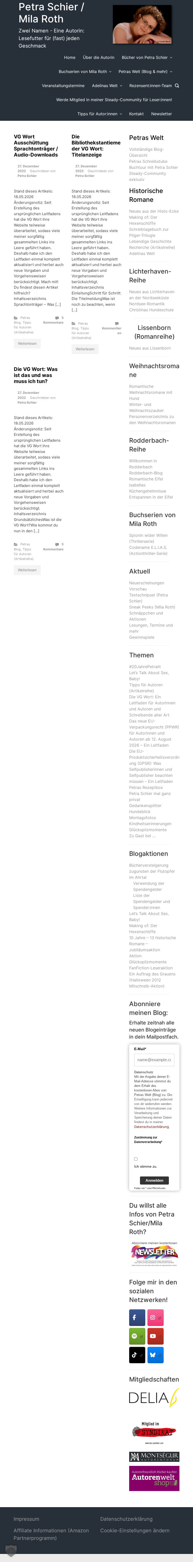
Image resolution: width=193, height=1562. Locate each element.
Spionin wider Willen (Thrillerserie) (148, 538)
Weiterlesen (27, 343)
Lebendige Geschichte (150, 241)
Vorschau (138, 588)
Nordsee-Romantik (147, 303)
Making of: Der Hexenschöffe (143, 220)
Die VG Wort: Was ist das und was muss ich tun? (36, 375)
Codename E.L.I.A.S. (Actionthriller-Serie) (148, 550)
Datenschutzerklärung (151, 1127)
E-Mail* (140, 1049)
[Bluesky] (156, 1355)
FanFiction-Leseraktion (151, 967)
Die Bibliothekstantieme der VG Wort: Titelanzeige (96, 146)
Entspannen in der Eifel (151, 497)
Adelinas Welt (142, 253)
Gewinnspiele (141, 637)
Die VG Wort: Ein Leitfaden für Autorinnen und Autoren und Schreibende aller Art (152, 705)
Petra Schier (27, 176)
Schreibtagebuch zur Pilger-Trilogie (149, 232)
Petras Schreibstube (148, 161)
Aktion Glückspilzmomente (148, 958)
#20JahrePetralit (145, 666)
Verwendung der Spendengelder (148, 886)
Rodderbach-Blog (146, 472)
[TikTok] (137, 1355)
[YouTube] (156, 1336)
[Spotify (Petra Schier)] (137, 1336)
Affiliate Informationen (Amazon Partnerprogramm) (51, 1534)
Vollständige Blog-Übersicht (146, 152)
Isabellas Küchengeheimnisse (147, 487)
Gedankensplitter (145, 805)
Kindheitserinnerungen (150, 823)
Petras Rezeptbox (146, 787)
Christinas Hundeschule (151, 309)
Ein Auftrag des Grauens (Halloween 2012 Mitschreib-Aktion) (152, 979)
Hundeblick (140, 811)
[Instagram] (156, 1317)
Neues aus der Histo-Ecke (154, 211)
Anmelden (154, 1180)
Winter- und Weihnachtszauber (146, 407)
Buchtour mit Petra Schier (153, 167)
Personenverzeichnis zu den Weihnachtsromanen (152, 419)
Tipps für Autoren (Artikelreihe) (24, 327)
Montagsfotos (142, 817)
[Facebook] (137, 1317)
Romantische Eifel (146, 478)
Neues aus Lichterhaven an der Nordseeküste (151, 294)
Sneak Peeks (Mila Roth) (152, 606)
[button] (11, 1551)
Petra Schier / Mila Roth (51, 13)
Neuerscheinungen (146, 582)
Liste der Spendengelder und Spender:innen (151, 901)
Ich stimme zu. (145, 1166)
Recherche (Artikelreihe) (152, 247)
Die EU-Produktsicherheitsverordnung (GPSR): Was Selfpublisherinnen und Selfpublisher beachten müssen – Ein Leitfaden (154, 766)
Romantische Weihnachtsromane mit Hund (150, 392)
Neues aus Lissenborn (150, 348)
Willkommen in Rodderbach (143, 463)
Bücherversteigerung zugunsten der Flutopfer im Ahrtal (152, 871)
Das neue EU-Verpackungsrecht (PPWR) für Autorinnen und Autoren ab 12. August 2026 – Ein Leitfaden (154, 733)
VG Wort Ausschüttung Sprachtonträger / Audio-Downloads (36, 146)
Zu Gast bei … (142, 835)
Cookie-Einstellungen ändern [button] (135, 1531)
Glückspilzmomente (148, 829)
